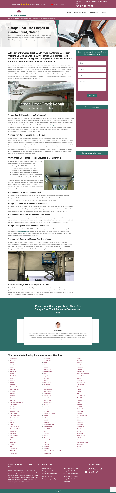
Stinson (79, 418)
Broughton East (14, 387)
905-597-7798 (85, 6)
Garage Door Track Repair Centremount (44, 18)
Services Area (94, 13)
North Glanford (81, 376)
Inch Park (46, 411)
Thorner (79, 431)
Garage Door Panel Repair (71, 476)
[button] (53, 325)
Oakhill (79, 378)
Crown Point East (14, 427)
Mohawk (79, 363)
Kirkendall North (47, 427)
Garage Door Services (80, 13)
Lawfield (45, 435)
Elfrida (12, 446)
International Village (49, 413)
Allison (12, 363)
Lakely (45, 431)
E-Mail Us (93, 471)
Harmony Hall (47, 400)
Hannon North (47, 393)
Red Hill (79, 393)
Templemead (80, 429)
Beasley (12, 374)
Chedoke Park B (14, 411)
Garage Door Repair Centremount (22, 18)
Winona (79, 446)
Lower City (46, 444)
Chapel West (13, 409)
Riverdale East (81, 396)
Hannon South (47, 396)
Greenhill (45, 380)
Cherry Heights (14, 413)
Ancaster (12, 365)
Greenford (46, 378)
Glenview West (47, 371)
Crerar (11, 424)
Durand (12, 440)
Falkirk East (13, 451)
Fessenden (46, 358)
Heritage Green (47, 402)
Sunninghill (80, 424)
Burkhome (13, 396)
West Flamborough (82, 442)
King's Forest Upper (48, 424)
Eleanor (12, 444)
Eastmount (13, 442)
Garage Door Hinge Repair (71, 471)
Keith (44, 418)
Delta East (13, 431)
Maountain (46, 449)
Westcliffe (80, 444)
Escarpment (13, 449)
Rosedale (79, 405)
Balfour (12, 367)
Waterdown (80, 440)
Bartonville (13, 371)
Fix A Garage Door (47, 468)
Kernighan (46, 422)
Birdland (12, 380)
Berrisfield (13, 376)
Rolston (79, 402)
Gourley (45, 374)
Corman (12, 422)
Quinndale (80, 387)
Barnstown (13, 369)
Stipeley (79, 420)
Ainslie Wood (13, 358)
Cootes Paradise (14, 418)
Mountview (80, 367)
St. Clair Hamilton (82, 416)
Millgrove (79, 360)
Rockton (79, 400)
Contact (104, 13)
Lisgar (45, 442)
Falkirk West (13, 453)
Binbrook (12, 378)
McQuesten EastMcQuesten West (52, 451)
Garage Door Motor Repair (71, 473)
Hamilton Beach (47, 389)
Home (69, 13)
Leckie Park (46, 440)
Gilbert (45, 365)
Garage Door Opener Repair (49, 479)
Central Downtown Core (16, 402)
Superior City (80, 427)
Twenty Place (81, 435)
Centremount (13, 405)
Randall (79, 391)
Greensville (46, 385)
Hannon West (47, 398)
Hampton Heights (48, 391)
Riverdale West (81, 398)
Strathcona (80, 422)
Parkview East (81, 380)
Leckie (45, 438)
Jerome (45, 416)
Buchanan (12, 393)
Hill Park (45, 405)
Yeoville (79, 449)
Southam (79, 413)
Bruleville (12, 391)
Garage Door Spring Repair (49, 473)
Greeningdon (47, 382)
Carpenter (12, 400)
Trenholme (80, 433)
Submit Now (92, 95)
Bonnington (13, 385)
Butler (11, 398)
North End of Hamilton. (83, 374)
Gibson (45, 363)
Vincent (79, 438)
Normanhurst (80, 371)
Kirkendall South (48, 429)
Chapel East (13, 407)
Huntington (46, 409)
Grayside (45, 376)
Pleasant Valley (81, 385)
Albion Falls (13, 360)
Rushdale (79, 407)
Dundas (12, 438)
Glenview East (47, 369)
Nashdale (79, 369)
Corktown (12, 420)
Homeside (46, 407)
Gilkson (45, 367)
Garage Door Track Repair (71, 468)
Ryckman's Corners (82, 409)
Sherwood (80, 411)
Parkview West (81, 382)
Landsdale (46, 433)
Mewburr (79, 358)
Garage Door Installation (49, 471)
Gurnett (45, 387)
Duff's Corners (14, 435)
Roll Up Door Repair (47, 476)
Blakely (12, 382)
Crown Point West (15, 429)
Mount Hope (80, 365)
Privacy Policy (67, 481)
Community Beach (15, 416)
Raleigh (79, 389)
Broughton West (14, 389)
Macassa (46, 446)
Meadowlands (47, 453)
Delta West (13, 433)
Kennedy (45, 420)
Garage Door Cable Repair (71, 479)
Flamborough (47, 360)
